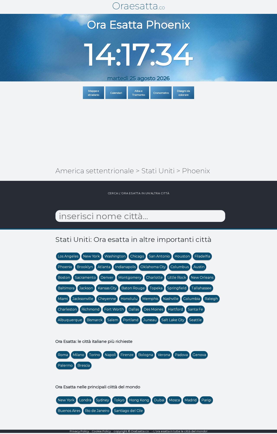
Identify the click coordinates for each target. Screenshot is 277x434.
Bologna (145, 355)
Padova (181, 355)
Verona (164, 355)
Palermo (65, 365)
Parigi (206, 400)
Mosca (174, 400)
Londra (85, 400)
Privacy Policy (79, 431)
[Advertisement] (138, 130)
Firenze (127, 355)
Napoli (110, 355)
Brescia (83, 365)
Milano (78, 355)
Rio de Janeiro (97, 411)
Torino (94, 355)
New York (66, 400)
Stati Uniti (158, 171)
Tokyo (119, 400)
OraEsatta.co (140, 431)
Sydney (102, 400)
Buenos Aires (69, 411)
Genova (199, 355)
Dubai (159, 400)
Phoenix (196, 171)
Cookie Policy (101, 431)
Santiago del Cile (128, 411)
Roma (63, 355)
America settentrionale (94, 171)
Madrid (191, 400)
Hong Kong (139, 400)
